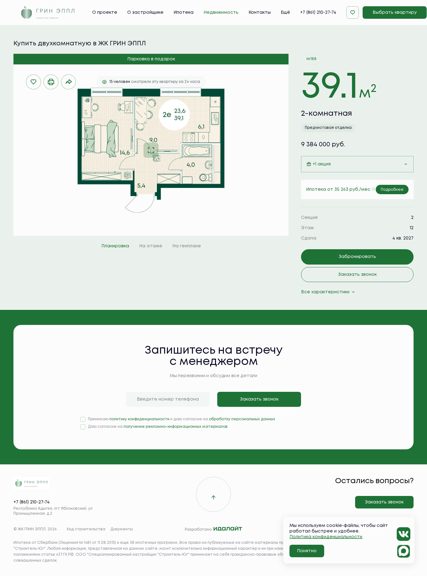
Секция (309, 218)
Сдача (308, 238)
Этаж (307, 228)
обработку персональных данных (242, 419)
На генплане (186, 246)
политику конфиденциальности (139, 419)
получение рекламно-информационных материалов (175, 426)
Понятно (307, 551)
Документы (121, 529)
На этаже (150, 246)
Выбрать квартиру (395, 12)
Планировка (115, 246)
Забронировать (357, 257)
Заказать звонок (357, 274)
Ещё (285, 12)
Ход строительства (86, 529)
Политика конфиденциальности (325, 537)
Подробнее (392, 189)
